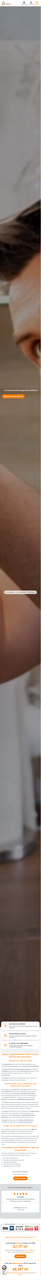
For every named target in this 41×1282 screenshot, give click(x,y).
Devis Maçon (20, 1256)
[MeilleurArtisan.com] (7, 3)
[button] (37, 3)
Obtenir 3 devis (20, 1178)
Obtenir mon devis (13, 396)
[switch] (4, 1273)
